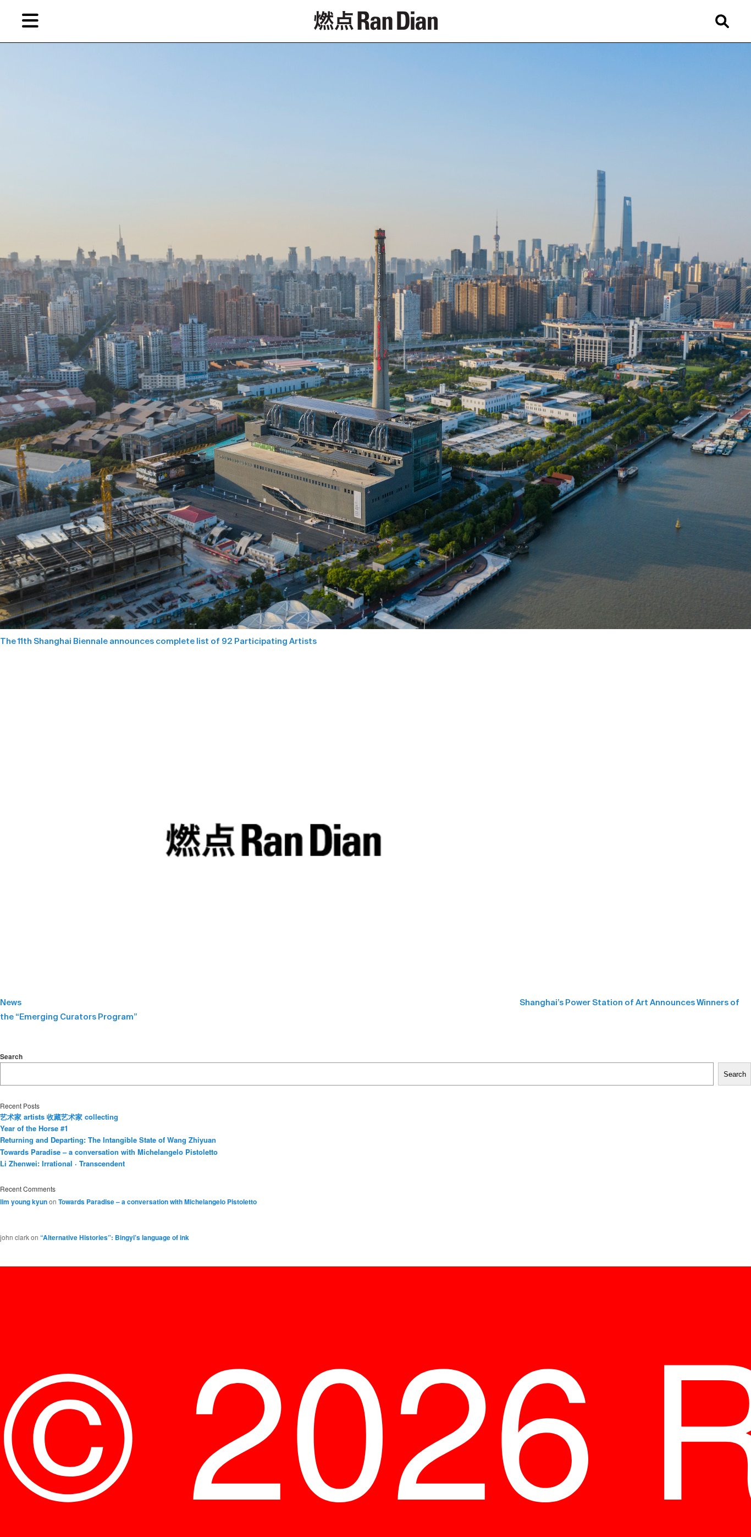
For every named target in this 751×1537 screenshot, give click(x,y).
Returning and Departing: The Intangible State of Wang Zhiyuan (108, 1139)
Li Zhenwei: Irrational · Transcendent (62, 1163)
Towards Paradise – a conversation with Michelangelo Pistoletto (109, 1152)
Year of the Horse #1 (34, 1128)
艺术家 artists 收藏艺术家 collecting (59, 1116)
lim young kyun (23, 1202)
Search (11, 1056)
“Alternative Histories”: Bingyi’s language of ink (114, 1237)
